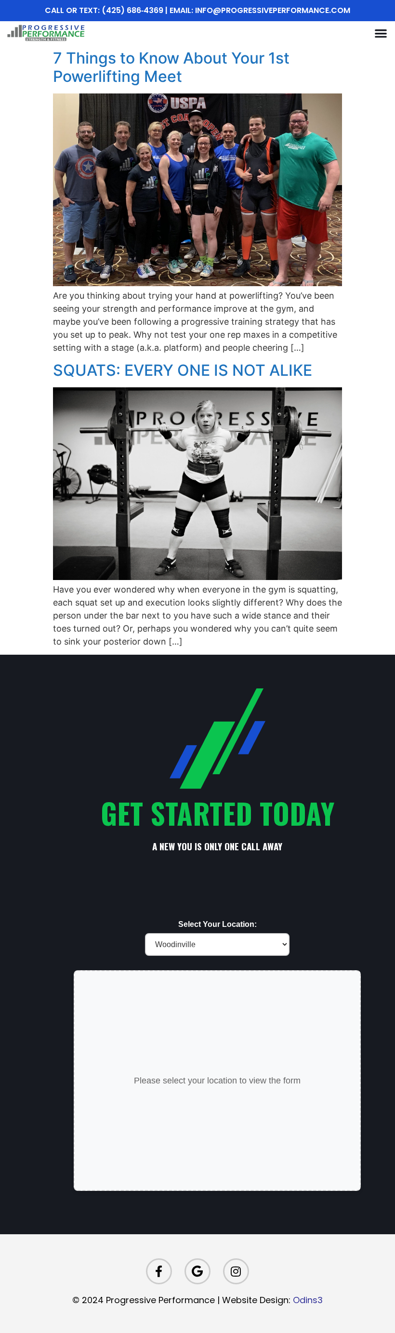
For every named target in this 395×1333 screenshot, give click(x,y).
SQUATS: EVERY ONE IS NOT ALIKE (182, 370)
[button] (381, 33)
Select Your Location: (217, 924)
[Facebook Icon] (159, 1271)
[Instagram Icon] (236, 1271)
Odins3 (308, 1300)
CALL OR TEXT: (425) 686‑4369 (104, 10)
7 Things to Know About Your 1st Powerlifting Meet (171, 67)
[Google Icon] (197, 1271)
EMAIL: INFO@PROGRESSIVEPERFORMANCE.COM (260, 10)
